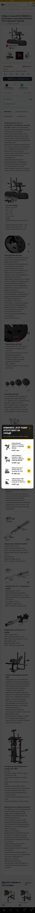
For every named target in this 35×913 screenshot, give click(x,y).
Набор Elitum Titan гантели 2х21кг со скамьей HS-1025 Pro (18, 480)
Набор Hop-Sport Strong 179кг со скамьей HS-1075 (17, 469)
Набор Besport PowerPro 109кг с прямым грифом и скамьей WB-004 (18, 458)
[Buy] (29, 447)
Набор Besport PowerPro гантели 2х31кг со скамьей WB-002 (18, 445)
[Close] (30, 428)
